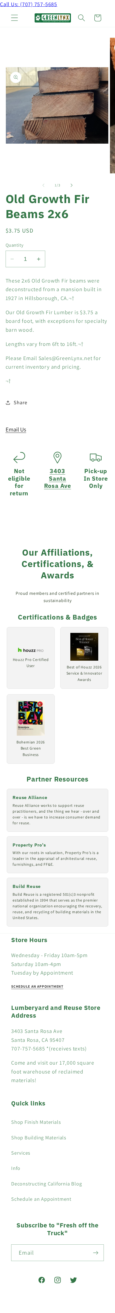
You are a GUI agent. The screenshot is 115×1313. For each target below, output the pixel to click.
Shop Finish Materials (36, 1122)
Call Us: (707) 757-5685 (28, 4)
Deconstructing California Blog (46, 1183)
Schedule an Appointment (41, 1198)
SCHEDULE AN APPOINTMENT (37, 986)
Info (15, 1168)
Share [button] (20, 402)
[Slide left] (43, 185)
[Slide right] (72, 185)
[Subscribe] (96, 1252)
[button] (14, 18)
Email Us (16, 429)
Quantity (15, 245)
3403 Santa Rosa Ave (57, 478)
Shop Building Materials (38, 1137)
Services (20, 1152)
